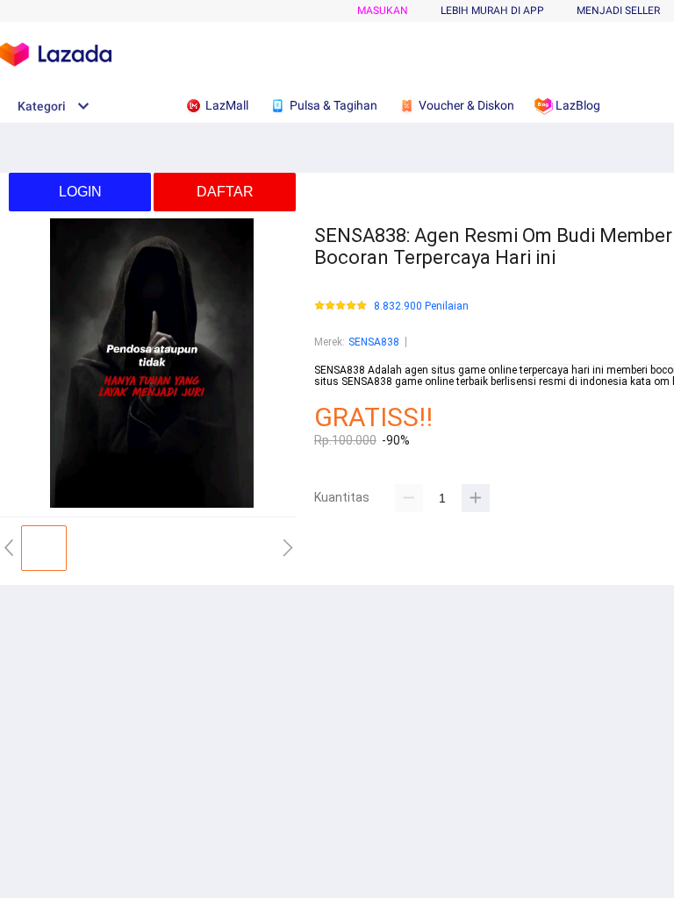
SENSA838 (373, 342)
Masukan (382, 10)
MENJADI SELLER (618, 10)
